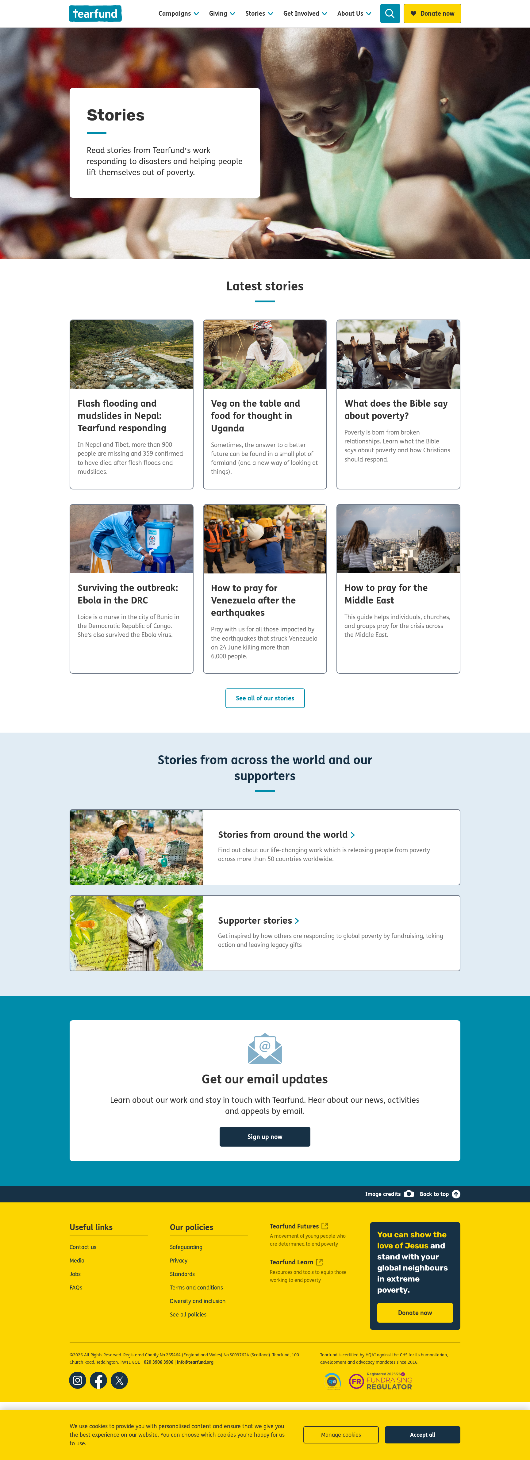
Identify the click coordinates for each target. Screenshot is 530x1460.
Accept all (422, 1434)
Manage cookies (341, 1434)
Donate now (415, 1312)
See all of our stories (265, 698)
